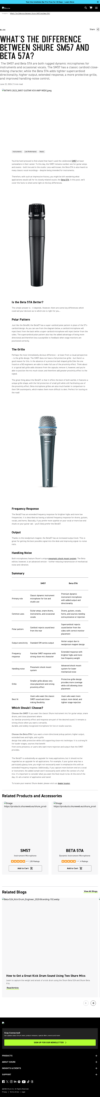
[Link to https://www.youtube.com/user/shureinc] (24, 1082)
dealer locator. (64, 783)
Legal (23, 1092)
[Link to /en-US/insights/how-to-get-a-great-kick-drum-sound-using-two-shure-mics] (50, 947)
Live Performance (30, 152)
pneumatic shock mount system (62, 558)
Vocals (42, 152)
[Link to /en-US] (7, 8)
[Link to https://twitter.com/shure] (7, 1081)
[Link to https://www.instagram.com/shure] (11, 1081)
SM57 (74, 161)
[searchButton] (85, 7)
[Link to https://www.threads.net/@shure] (32, 1081)
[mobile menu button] (96, 7)
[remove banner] (97, 2)
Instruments (17, 152)
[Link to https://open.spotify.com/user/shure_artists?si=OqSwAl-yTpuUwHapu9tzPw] (19, 1081)
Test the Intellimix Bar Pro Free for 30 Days (50, 2)
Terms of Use (14, 1092)
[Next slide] (93, 1003)
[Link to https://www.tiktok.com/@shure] (28, 1081)
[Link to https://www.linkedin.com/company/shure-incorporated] (15, 1081)
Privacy (4, 1092)
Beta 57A (65, 179)
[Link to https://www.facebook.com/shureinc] (3, 1081)
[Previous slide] (86, 1003)
